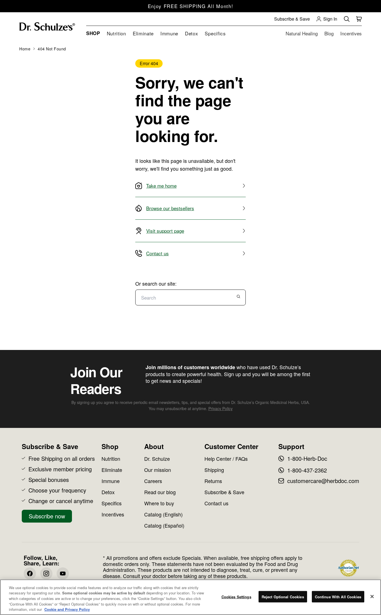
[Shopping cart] (359, 19)
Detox (108, 492)
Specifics (112, 503)
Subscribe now (47, 516)
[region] (190, 597)
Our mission (157, 469)
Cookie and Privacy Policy (67, 609)
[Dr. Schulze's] (47, 26)
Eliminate (112, 469)
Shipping (214, 469)
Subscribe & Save (224, 492)
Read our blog (160, 492)
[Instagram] (46, 573)
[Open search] (346, 19)
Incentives (113, 514)
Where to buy (159, 503)
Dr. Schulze (157, 458)
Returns (213, 480)
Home (24, 49)
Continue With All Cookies (338, 596)
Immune (111, 480)
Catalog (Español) (164, 525)
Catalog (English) (163, 514)
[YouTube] (63, 573)
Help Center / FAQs (226, 458)
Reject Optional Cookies (283, 596)
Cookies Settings (236, 596)
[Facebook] (30, 573)
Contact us (216, 503)
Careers (153, 480)
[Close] (372, 597)
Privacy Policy (220, 408)
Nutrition (111, 458)
